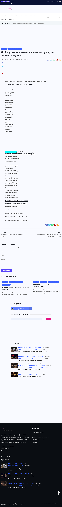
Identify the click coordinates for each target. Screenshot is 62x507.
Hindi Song (3, 15)
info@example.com (6, 450)
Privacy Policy (15, 503)
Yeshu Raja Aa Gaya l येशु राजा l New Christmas (30, 360)
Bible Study (32, 15)
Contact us (8, 503)
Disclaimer (23, 503)
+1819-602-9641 (5, 448)
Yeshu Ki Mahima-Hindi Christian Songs (41, 437)
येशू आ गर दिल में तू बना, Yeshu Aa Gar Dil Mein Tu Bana (17, 216)
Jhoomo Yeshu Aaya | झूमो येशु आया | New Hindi (29, 376)
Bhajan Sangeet (16, 504)
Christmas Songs (24, 504)
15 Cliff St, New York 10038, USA (8, 446)
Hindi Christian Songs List (38, 432)
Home (2, 23)
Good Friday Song (13, 15)
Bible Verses (3, 19)
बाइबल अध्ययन (35, 442)
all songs (7, 23)
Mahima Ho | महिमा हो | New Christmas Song (29, 369)
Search (48, 318)
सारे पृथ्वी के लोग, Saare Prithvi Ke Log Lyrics (26, 152)
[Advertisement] (39, 8)
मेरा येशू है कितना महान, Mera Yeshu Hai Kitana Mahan (17, 220)
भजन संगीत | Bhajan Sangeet (38, 439)
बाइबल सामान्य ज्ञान (36, 444)
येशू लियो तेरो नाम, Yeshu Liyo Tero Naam (14, 213)
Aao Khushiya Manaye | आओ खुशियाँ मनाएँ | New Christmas (32, 351)
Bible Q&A (11, 19)
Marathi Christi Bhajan (37, 435)
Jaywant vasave (7, 292)
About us (2, 503)
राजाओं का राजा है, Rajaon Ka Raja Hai (13, 210)
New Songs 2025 (23, 15)
